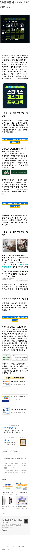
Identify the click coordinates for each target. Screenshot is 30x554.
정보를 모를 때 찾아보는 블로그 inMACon (12, 521)
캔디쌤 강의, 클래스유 (11, 428)
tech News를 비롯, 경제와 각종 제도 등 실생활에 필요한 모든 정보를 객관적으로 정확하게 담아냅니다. (11, 525)
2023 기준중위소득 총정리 (11, 466)
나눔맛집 (6, 440)
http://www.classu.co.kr (10, 425)
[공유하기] (8, 451)
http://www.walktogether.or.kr (12, 437)
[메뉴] (27, 3)
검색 (23, 3)
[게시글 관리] (10, 451)
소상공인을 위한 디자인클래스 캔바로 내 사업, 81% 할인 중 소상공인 (14, 431)
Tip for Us (17, 458)
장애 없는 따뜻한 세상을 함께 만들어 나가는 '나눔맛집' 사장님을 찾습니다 (10, 443)
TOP (26, 546)
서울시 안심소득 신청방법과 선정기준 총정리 (11, 473)
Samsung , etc (8, 458)
